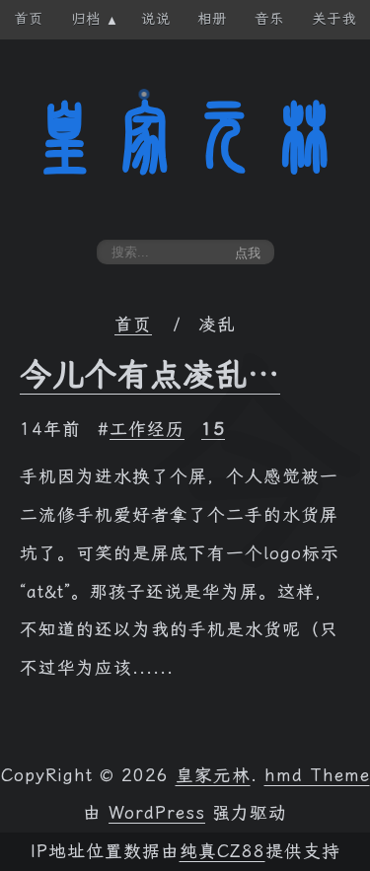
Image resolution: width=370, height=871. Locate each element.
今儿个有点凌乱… (150, 375)
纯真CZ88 (222, 851)
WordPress (157, 813)
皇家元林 (185, 137)
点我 (247, 253)
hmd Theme (317, 775)
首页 (133, 324)
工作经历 (147, 429)
